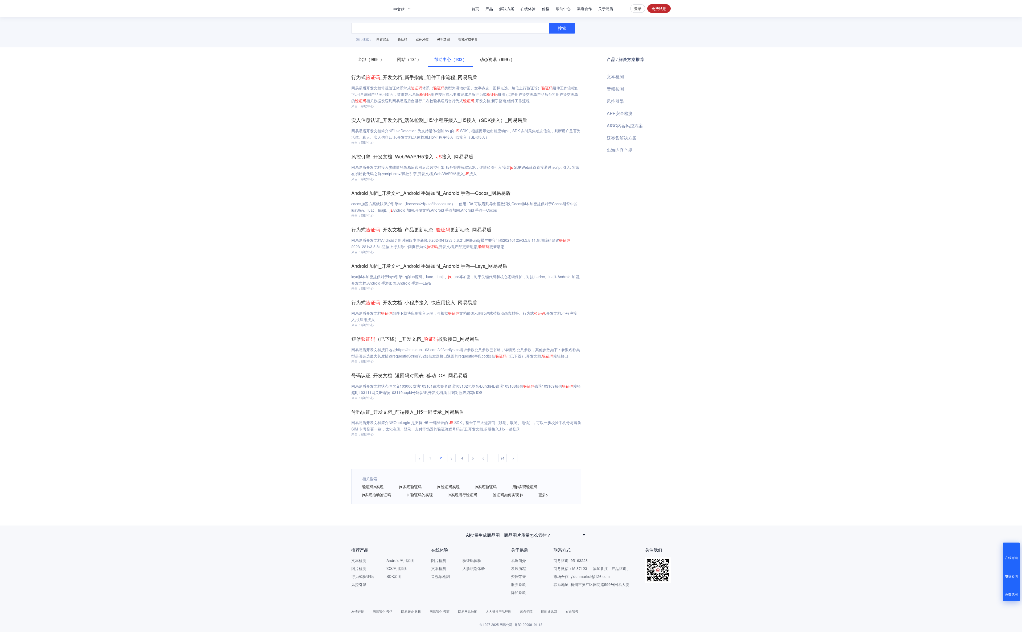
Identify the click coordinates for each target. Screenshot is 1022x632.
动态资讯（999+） (497, 59)
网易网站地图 (467, 611)
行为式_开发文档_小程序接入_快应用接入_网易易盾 (414, 302)
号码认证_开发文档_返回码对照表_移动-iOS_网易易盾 (409, 375)
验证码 (402, 39)
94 (502, 458)
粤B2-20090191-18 (528, 624)
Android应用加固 (400, 560)
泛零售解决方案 (622, 138)
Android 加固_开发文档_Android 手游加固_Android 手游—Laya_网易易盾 (429, 265)
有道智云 (572, 611)
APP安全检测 (620, 113)
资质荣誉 (518, 576)
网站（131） (409, 59)
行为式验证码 (362, 576)
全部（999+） (371, 59)
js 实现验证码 (410, 486)
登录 (637, 8)
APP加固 (443, 39)
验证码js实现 (373, 486)
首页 (475, 8)
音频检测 (615, 89)
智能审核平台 (467, 39)
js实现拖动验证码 (376, 494)
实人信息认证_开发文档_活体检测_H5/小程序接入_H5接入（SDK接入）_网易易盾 (439, 119)
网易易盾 (370, 8)
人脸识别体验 (474, 568)
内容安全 (382, 39)
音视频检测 (440, 576)
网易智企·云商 (440, 611)
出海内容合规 (619, 150)
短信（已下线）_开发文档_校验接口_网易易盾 (415, 338)
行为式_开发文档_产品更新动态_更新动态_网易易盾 (421, 229)
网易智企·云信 (383, 611)
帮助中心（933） (450, 59)
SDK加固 (393, 576)
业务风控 (422, 39)
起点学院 (526, 611)
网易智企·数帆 (411, 611)
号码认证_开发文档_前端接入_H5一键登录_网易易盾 (407, 411)
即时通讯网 (549, 611)
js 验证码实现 (448, 486)
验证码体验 (472, 560)
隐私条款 (518, 592)
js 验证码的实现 (420, 494)
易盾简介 (518, 560)
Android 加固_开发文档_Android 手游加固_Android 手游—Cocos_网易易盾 (430, 192)
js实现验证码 (486, 486)
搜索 (622, 8)
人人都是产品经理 (498, 611)
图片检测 (358, 568)
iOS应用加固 (396, 568)
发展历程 (518, 568)
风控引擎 (615, 101)
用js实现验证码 (524, 486)
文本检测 (615, 76)
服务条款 (518, 584)
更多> (543, 494)
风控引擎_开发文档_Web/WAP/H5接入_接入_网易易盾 (412, 156)
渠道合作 (584, 8)
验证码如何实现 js (508, 494)
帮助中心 (563, 8)
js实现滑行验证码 (462, 494)
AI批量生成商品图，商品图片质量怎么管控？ (508, 535)
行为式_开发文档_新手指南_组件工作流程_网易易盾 (414, 76)
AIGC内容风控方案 (625, 125)
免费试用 (659, 8)
